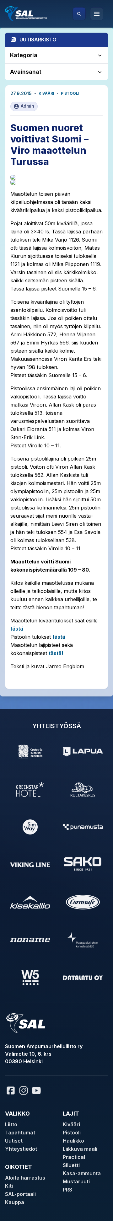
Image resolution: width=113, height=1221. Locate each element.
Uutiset (14, 1141)
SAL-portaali (20, 1194)
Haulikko (73, 1141)
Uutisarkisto (37, 39)
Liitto (11, 1124)
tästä (16, 629)
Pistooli (70, 93)
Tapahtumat (20, 1132)
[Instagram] (24, 1090)
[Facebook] (10, 1090)
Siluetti (71, 1165)
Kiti (9, 1186)
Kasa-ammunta (82, 1173)
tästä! (56, 653)
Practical (74, 1157)
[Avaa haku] (79, 14)
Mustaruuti (76, 1181)
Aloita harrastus (25, 1178)
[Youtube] (37, 1090)
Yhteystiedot (21, 1149)
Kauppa (14, 1202)
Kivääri (46, 93)
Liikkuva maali (80, 1149)
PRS (67, 1189)
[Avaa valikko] (96, 14)
